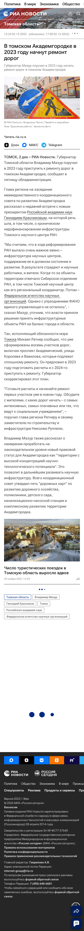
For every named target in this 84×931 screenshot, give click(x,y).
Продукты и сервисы (59, 790)
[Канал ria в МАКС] (11, 760)
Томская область (17, 597)
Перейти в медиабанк (57, 122)
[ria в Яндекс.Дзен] (26, 760)
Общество (28, 784)
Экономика (47, 784)
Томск (44, 603)
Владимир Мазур (46, 597)
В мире (64, 784)
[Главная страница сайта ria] (24, 13)
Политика (10, 784)
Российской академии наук (49, 212)
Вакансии (10, 807)
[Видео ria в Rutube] (71, 760)
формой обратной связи (42, 879)
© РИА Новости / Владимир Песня (23, 122)
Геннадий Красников (20, 603)
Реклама (34, 790)
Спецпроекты (14, 790)
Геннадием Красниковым (25, 218)
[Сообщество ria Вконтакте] (41, 760)
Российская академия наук (24, 610)
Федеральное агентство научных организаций (36, 616)
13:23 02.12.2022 (15, 34)
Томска (10, 339)
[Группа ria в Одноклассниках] (56, 760)
